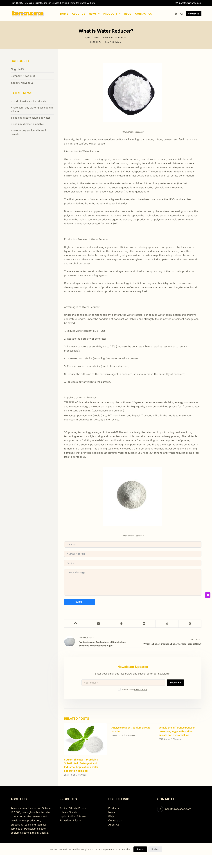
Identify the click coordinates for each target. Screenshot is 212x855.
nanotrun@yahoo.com (190, 3)
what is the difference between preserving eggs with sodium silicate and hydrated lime (177, 731)
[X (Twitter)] (98, 624)
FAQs (111, 816)
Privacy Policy (140, 689)
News (111, 812)
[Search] (181, 14)
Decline (155, 849)
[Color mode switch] (175, 13)
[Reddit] (167, 624)
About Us (113, 824)
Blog (107, 42)
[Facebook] (75, 624)
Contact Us (193, 13)
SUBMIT (79, 601)
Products (113, 808)
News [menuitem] (93, 13)
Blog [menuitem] (127, 13)
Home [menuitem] (64, 13)
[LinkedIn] (144, 624)
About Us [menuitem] (78, 13)
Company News (20, 75)
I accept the (134, 689)
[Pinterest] (121, 624)
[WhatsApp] (189, 624)
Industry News (19, 82)
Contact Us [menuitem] (143, 13)
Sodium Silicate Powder (73, 808)
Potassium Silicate (70, 820)
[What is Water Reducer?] (132, 92)
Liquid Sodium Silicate (72, 816)
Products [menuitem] (110, 13)
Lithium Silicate (68, 812)
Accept (140, 849)
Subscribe (175, 682)
